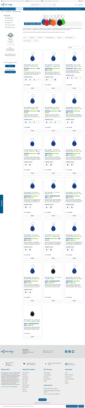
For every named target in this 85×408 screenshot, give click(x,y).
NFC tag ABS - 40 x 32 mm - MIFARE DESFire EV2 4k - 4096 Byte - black (74, 108)
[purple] (34, 79)
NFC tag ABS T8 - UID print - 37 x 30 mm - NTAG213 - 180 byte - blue (32, 150)
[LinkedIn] (66, 351)
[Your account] (75, 4)
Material (40, 37)
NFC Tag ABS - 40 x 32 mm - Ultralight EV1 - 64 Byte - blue (52, 65)
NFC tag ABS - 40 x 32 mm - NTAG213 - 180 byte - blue (31, 65)
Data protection (68, 376)
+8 (38, 79)
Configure (81, 406)
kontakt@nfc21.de (48, 352)
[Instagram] (69, 351)
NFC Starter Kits (26, 372)
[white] (51, 79)
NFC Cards (25, 383)
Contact (45, 381)
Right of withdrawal (69, 374)
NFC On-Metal (25, 378)
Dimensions (32, 37)
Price (36, 40)
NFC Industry (25, 381)
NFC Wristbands (26, 385)
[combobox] (42, 5)
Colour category (27, 40)
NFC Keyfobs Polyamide (10, 24)
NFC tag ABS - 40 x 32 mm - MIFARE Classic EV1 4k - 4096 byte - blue (74, 278)
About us (10, 66)
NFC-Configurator (47, 378)
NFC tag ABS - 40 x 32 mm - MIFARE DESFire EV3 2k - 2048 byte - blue (32, 193)
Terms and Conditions (69, 378)
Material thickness (50, 37)
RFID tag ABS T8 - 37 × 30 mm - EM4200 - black (53, 278)
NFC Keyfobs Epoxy (9, 20)
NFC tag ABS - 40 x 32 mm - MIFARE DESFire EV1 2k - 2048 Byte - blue (53, 150)
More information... (30, 406)
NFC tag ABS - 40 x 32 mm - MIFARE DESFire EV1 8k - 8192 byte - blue (32, 278)
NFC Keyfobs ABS (9, 18)
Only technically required (72, 406)
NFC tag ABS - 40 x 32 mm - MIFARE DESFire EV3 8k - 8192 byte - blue (74, 150)
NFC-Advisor (46, 376)
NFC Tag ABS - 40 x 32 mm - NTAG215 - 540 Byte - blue (31, 108)
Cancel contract (42, 399)
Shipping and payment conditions (50, 388)
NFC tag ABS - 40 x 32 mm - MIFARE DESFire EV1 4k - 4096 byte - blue (74, 193)
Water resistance (69, 37)
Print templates (47, 372)
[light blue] (30, 79)
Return (66, 372)
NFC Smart (25, 391)
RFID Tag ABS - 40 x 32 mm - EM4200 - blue (52, 193)
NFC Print (24, 389)
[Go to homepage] (6, 4)
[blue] (26, 79)
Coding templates (47, 374)
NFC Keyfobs (7, 15)
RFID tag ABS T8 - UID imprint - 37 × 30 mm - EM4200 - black (32, 320)
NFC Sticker (25, 374)
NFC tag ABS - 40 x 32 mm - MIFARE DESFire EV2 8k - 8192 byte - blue (32, 235)
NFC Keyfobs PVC (9, 22)
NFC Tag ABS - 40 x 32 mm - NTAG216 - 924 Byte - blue (52, 108)
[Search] (54, 5)
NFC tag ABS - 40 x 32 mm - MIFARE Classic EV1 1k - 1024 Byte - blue (73, 65)
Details (32, 88)
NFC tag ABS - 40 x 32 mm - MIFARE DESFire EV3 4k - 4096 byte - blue (74, 235)
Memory (60, 37)
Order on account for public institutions (52, 393)
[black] (55, 79)
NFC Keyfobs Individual (10, 27)
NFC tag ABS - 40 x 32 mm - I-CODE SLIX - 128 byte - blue (53, 235)
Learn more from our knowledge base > (9, 386)
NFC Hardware (26, 387)
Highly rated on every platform (34, 1)
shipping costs (47, 402)
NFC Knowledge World (10, 71)
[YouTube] (72, 351)
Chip (25, 37)
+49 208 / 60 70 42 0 (49, 350)
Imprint (66, 381)
